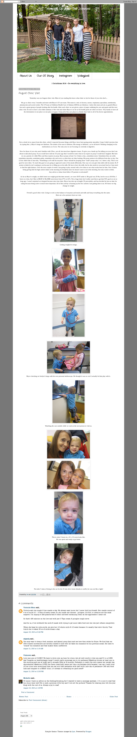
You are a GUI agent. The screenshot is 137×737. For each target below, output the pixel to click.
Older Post (114, 697)
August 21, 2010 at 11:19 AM (33, 649)
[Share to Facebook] (47, 594)
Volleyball (83, 76)
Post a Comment (27, 692)
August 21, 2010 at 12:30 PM (33, 672)
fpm (73, 732)
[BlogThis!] (43, 594)
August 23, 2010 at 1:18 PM (33, 688)
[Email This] (41, 594)
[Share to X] (45, 594)
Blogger (89, 732)
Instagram (65, 76)
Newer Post (23, 697)
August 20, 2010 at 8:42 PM (33, 632)
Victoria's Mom (29, 608)
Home (69, 697)
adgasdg (26, 639)
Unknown (27, 655)
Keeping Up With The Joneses (68, 9)
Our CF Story (45, 76)
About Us (26, 76)
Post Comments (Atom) (38, 700)
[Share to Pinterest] (49, 594)
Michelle (26, 678)
